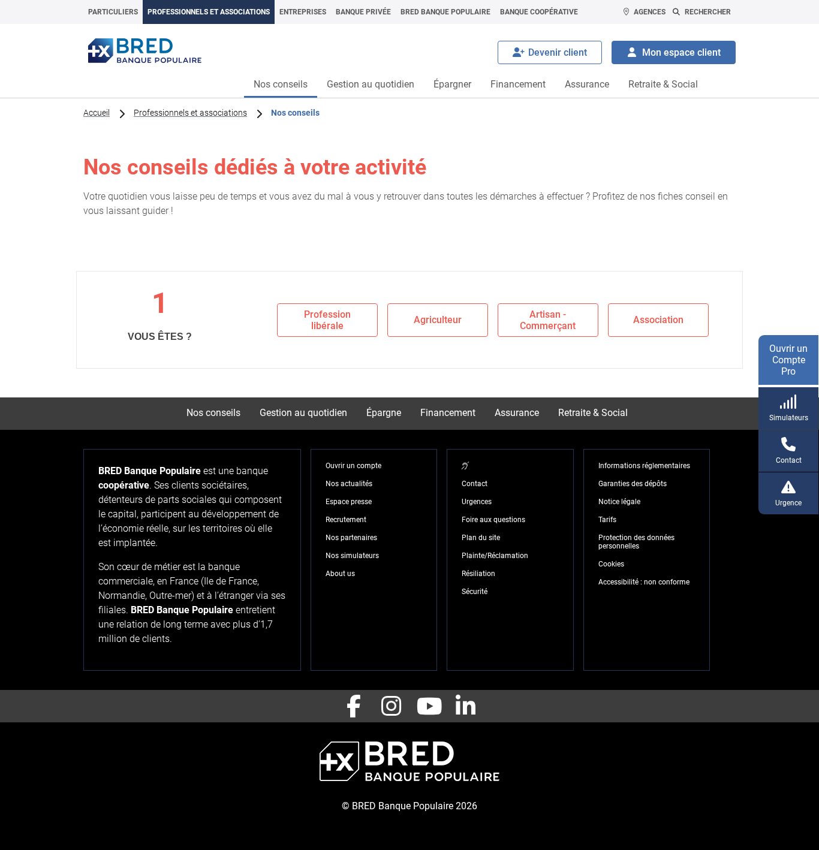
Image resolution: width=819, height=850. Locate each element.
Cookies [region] (611, 564)
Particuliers (113, 12)
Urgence (788, 503)
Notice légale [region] (619, 502)
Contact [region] (474, 484)
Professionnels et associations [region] (190, 112)
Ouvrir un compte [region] (353, 466)
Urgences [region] (477, 502)
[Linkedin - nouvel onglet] (465, 706)
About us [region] (340, 573)
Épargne (383, 412)
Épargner (452, 84)
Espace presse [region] (349, 502)
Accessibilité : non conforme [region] (643, 582)
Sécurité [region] (474, 591)
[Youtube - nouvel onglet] (428, 706)
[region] (465, 466)
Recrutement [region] (346, 520)
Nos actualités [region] (349, 484)
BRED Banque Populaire (445, 12)
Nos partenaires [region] (351, 537)
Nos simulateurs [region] (352, 555)
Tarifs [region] (607, 520)
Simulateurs (788, 418)
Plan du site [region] (481, 537)
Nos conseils (281, 84)
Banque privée (363, 12)
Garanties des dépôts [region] (632, 484)
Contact (789, 460)
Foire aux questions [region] (493, 520)
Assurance (587, 84)
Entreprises (302, 12)
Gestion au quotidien (370, 84)
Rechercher (708, 12)
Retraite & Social (663, 84)
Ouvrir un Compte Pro (788, 360)
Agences (650, 12)
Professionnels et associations (208, 12)
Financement (518, 84)
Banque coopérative (539, 12)
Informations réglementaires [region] (644, 466)
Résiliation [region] (478, 573)
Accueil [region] (96, 112)
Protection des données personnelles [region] (636, 541)
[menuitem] (113, 12)
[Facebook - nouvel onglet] (353, 706)
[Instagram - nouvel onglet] (391, 706)
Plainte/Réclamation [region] (495, 555)
